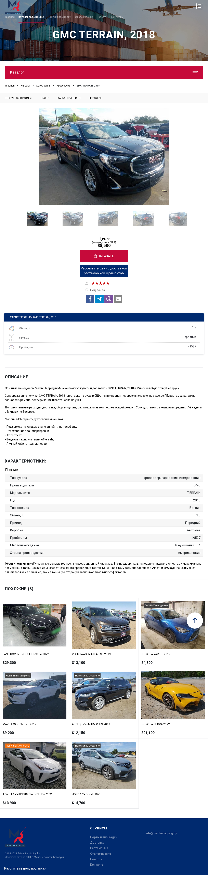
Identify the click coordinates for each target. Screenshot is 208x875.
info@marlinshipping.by (161, 833)
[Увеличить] (104, 156)
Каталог (17, 72)
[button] (90, 299)
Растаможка (99, 848)
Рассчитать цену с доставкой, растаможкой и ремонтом (104, 270)
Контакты (97, 864)
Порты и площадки (103, 837)
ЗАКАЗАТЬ (106, 256)
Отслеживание (100, 853)
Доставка (97, 842)
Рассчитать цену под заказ (25, 868)
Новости (96, 859)
